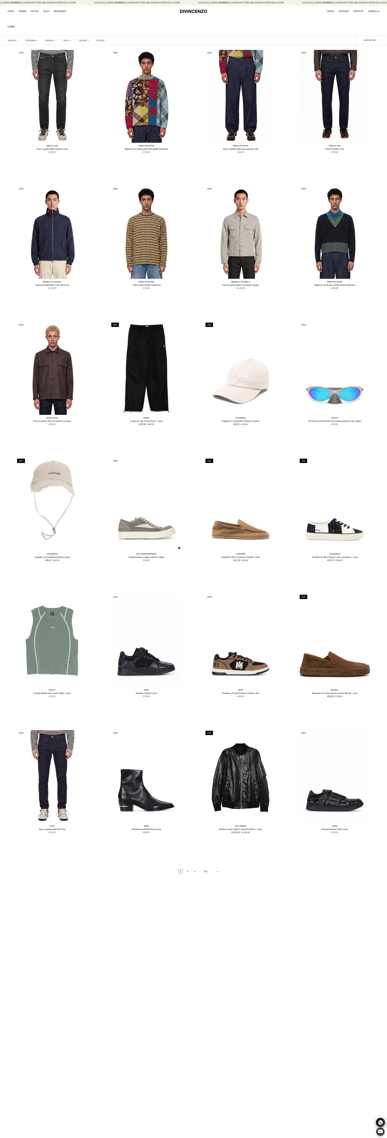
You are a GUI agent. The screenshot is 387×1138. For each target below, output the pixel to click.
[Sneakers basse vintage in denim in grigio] (146, 504)
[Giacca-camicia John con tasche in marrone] (52, 368)
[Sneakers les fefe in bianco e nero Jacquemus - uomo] (335, 504)
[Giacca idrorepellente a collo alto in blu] (52, 232)
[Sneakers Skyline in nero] (146, 640)
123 (205, 871)
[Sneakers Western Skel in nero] (335, 776)
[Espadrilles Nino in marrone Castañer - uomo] (240, 504)
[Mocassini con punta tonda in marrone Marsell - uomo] (335, 640)
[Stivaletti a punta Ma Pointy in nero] (146, 776)
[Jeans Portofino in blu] (335, 96)
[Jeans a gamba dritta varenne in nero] (52, 96)
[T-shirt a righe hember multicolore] (146, 232)
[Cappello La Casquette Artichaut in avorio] (52, 504)
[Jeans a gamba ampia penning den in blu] (240, 96)
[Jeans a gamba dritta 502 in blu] (52, 776)
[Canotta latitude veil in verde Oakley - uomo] (52, 640)
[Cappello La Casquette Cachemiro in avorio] (240, 368)
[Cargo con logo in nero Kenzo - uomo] (146, 368)
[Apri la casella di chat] (380, 1131)
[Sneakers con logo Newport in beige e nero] (240, 640)
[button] (10, 11)
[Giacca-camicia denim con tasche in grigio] (240, 232)
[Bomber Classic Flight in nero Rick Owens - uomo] (240, 776)
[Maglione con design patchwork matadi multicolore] (146, 96)
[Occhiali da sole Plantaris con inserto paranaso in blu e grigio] (335, 368)
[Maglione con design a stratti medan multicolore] (335, 232)
